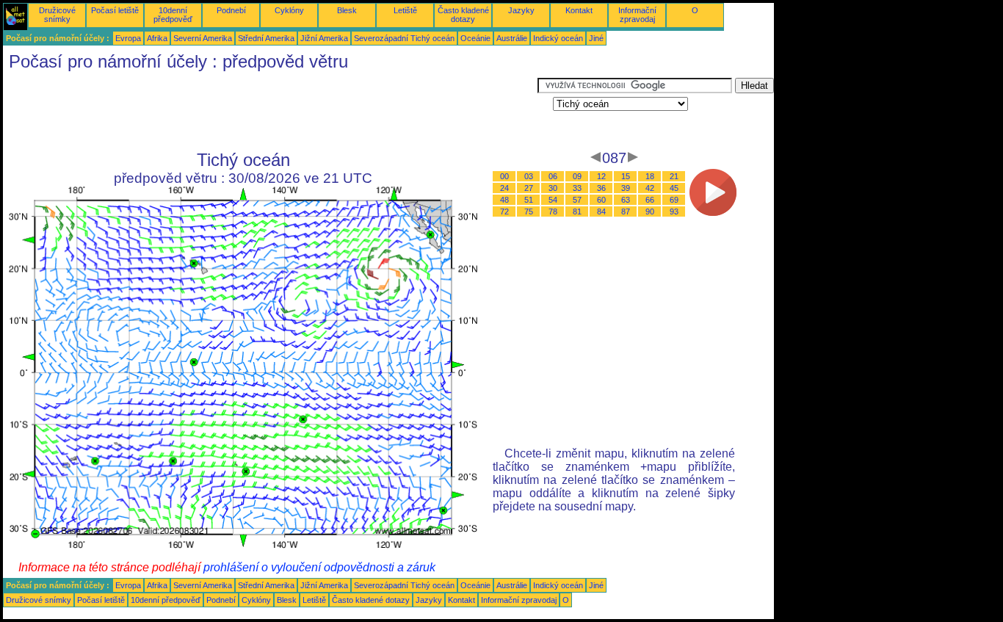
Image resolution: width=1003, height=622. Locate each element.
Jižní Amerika (324, 38)
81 (577, 211)
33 (577, 188)
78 (552, 211)
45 (674, 188)
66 (649, 199)
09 (577, 176)
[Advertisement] (270, 111)
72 (504, 211)
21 (674, 176)
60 (601, 199)
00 (504, 176)
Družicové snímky (57, 14)
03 (528, 176)
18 (649, 176)
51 (528, 199)
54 (552, 199)
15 (625, 176)
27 (528, 188)
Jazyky (521, 10)
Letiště (405, 10)
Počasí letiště (115, 10)
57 (577, 199)
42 (649, 188)
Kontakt (579, 10)
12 (601, 176)
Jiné (596, 38)
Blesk (347, 10)
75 (528, 211)
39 (625, 188)
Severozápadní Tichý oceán (404, 38)
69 (674, 199)
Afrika (157, 38)
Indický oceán (558, 38)
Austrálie (511, 38)
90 (649, 211)
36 (601, 188)
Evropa (128, 38)
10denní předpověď (172, 14)
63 (625, 199)
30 (552, 188)
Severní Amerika (202, 38)
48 (504, 199)
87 (625, 211)
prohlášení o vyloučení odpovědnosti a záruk (319, 567)
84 (601, 211)
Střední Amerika (266, 38)
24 (504, 188)
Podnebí (231, 10)
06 (552, 176)
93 (674, 211)
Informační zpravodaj (637, 14)
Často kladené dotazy (463, 14)
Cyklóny (289, 10)
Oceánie (475, 38)
